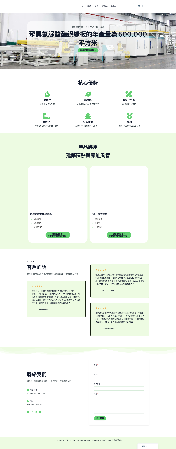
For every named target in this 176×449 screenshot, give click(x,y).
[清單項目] (28, 412)
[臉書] (126, 7)
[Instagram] (121, 7)
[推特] (130, 7)
